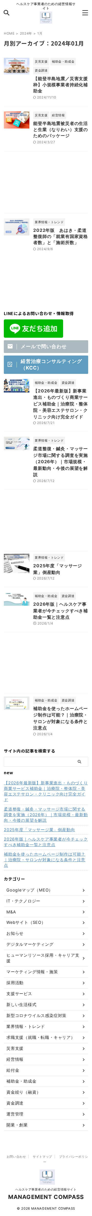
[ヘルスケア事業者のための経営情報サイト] (46, 19)
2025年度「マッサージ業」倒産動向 (39, 829)
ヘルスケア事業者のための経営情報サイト (45, 1189)
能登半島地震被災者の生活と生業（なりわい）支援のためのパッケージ (60, 129)
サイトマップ (42, 1156)
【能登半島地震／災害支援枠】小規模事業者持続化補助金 (60, 84)
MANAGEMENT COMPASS (46, 1197)
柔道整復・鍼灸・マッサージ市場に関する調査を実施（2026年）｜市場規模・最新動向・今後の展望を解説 (60, 461)
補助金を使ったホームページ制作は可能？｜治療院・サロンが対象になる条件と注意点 (44, 860)
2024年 (26, 33)
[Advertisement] (46, 183)
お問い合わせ (16, 1156)
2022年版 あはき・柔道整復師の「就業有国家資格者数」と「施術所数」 (60, 236)
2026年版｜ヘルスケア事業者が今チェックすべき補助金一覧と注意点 (60, 611)
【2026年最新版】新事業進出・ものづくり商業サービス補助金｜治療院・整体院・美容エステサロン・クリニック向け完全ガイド (60, 403)
